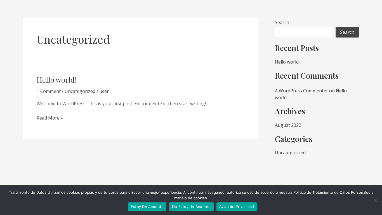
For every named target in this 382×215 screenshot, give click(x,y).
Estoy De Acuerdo (147, 206)
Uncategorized (80, 91)
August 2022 (288, 125)
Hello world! (57, 80)
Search (282, 22)
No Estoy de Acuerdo (191, 206)
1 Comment (49, 91)
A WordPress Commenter (301, 91)
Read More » (50, 117)
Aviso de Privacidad (236, 206)
